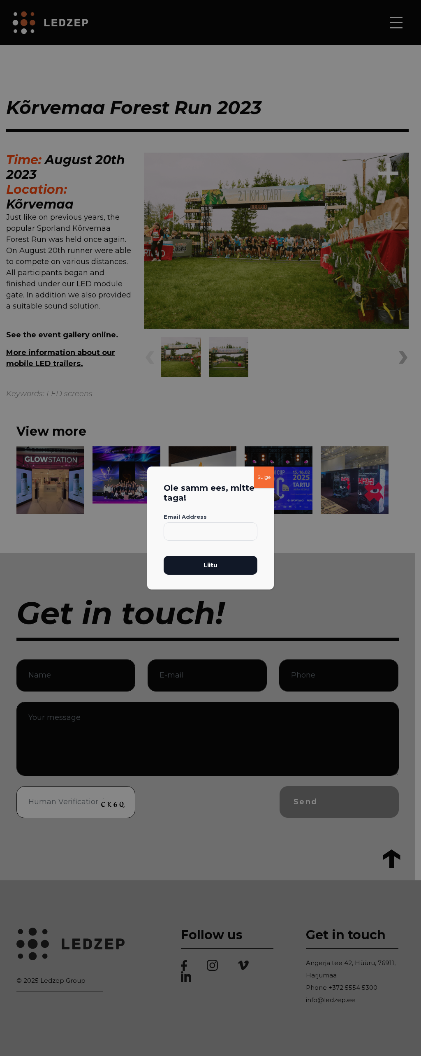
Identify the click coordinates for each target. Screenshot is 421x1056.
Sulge (264, 477)
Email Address (185, 516)
